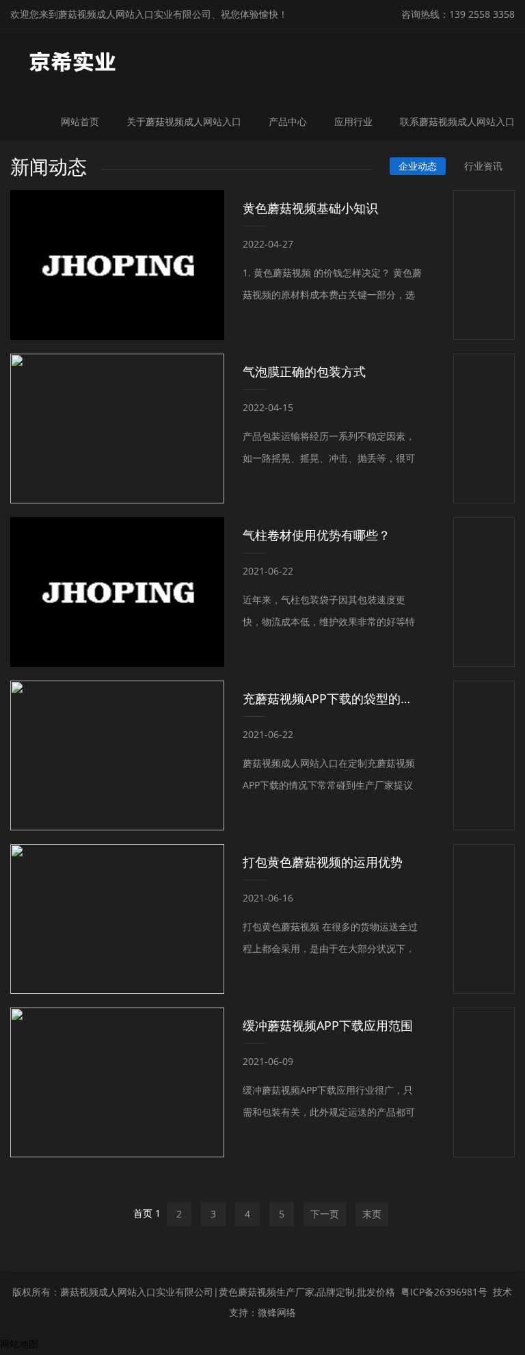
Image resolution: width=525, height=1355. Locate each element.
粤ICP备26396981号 (444, 1291)
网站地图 (19, 1343)
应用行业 (353, 121)
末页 (371, 1213)
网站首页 (80, 121)
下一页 (324, 1213)
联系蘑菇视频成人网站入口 (457, 121)
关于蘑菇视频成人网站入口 (183, 121)
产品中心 (288, 121)
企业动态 (418, 165)
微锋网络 (277, 1312)
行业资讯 (483, 165)
